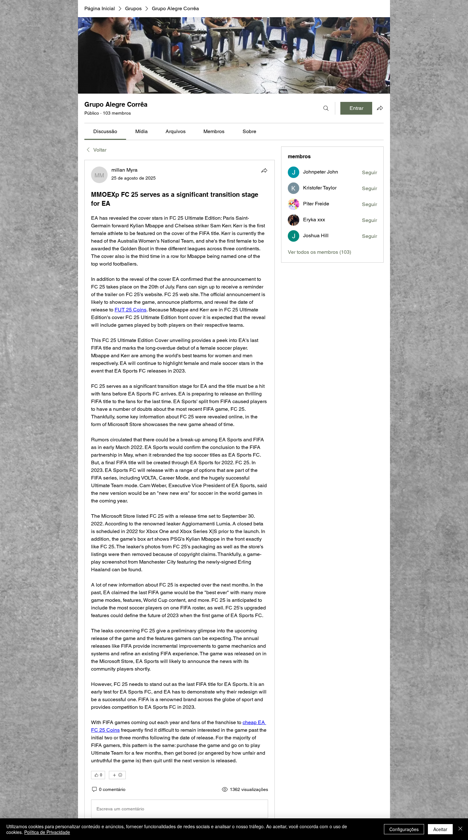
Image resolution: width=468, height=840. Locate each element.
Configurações (404, 829)
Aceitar (440, 829)
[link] (105, 131)
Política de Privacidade (47, 832)
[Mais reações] (117, 775)
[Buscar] (326, 108)
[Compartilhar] (264, 170)
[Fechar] (460, 829)
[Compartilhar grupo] (380, 108)
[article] (179, 493)
